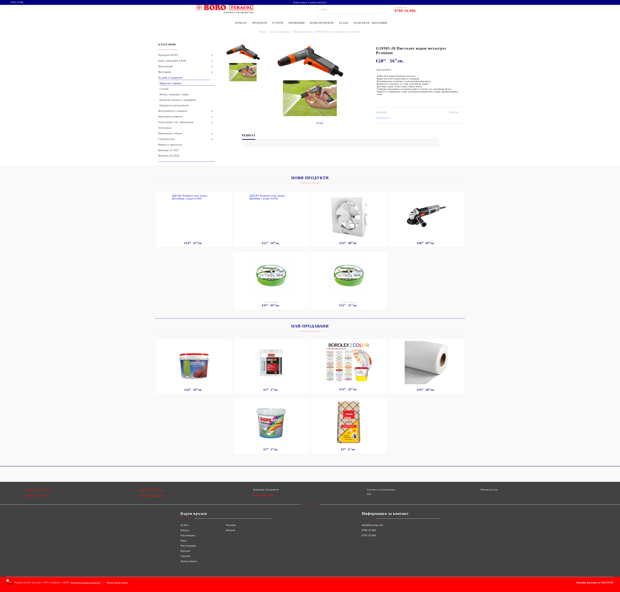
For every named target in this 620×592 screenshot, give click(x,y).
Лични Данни (189, 561)
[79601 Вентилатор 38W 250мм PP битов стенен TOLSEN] (349, 216)
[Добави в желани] (227, 196)
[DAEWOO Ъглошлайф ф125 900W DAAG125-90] (426, 216)
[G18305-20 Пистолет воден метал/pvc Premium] (243, 52)
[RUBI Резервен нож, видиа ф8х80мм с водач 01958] (271, 216)
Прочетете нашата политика (85, 583)
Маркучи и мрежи (302, 32)
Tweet (319, 123)
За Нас (184, 525)
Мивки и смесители (38, 489)
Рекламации (188, 535)
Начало (241, 22)
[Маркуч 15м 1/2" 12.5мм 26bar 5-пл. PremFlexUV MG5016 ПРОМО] (349, 275)
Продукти (259, 22)
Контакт (185, 551)
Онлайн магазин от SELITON (595, 582)
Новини (230, 530)
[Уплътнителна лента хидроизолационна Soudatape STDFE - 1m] (271, 362)
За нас (344, 22)
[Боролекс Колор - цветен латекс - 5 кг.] (349, 361)
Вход (183, 540)
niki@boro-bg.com (372, 525)
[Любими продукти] (605, 2)
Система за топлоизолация (381, 489)
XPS (369, 494)
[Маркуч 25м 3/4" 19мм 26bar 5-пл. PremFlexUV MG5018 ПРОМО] (271, 275)
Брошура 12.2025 (36, 495)
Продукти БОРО (263, 495)
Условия (231, 525)
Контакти (361, 22)
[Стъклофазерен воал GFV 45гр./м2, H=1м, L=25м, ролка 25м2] (426, 362)
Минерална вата (489, 489)
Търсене (185, 556)
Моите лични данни (117, 582)
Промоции (297, 22)
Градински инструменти (266, 489)
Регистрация (188, 545)
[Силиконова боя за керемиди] (194, 362)
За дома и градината (279, 32)
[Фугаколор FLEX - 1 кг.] (349, 422)
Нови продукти (322, 22)
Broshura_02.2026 (150, 489)
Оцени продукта (383, 118)
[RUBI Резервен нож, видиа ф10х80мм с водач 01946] (194, 216)
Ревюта (248, 135)
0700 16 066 (17, 2)
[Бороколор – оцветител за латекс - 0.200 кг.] (271, 422)
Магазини (379, 22)
